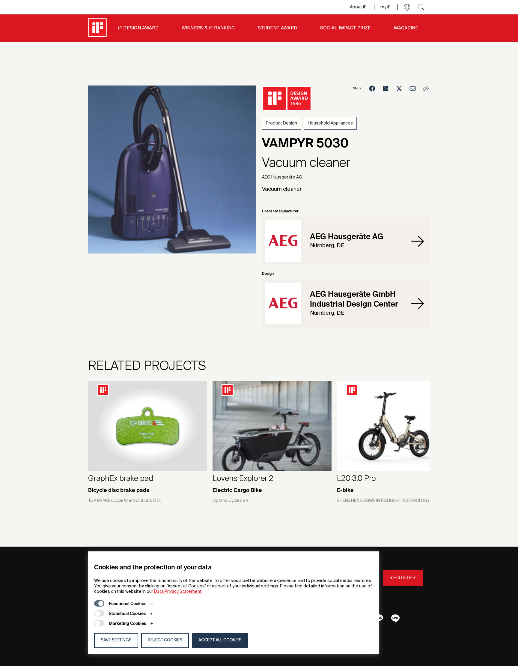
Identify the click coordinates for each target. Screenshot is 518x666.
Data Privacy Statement (178, 592)
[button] (407, 7)
